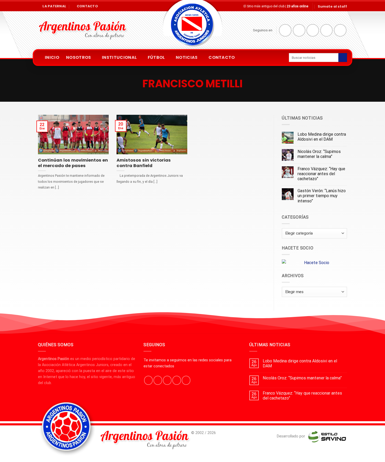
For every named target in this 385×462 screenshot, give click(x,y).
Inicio (52, 57)
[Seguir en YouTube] (340, 30)
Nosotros (78, 57)
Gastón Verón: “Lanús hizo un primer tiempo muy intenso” (322, 195)
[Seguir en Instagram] (299, 30)
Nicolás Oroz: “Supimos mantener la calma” (319, 154)
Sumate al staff (332, 6)
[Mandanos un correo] (326, 30)
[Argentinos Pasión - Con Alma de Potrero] (192, 26)
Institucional (119, 57)
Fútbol (156, 57)
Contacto (221, 57)
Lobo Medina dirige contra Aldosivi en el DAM (322, 137)
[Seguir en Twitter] (312, 30)
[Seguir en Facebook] (285, 30)
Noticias (187, 57)
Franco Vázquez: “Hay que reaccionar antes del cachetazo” (321, 173)
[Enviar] (342, 57)
